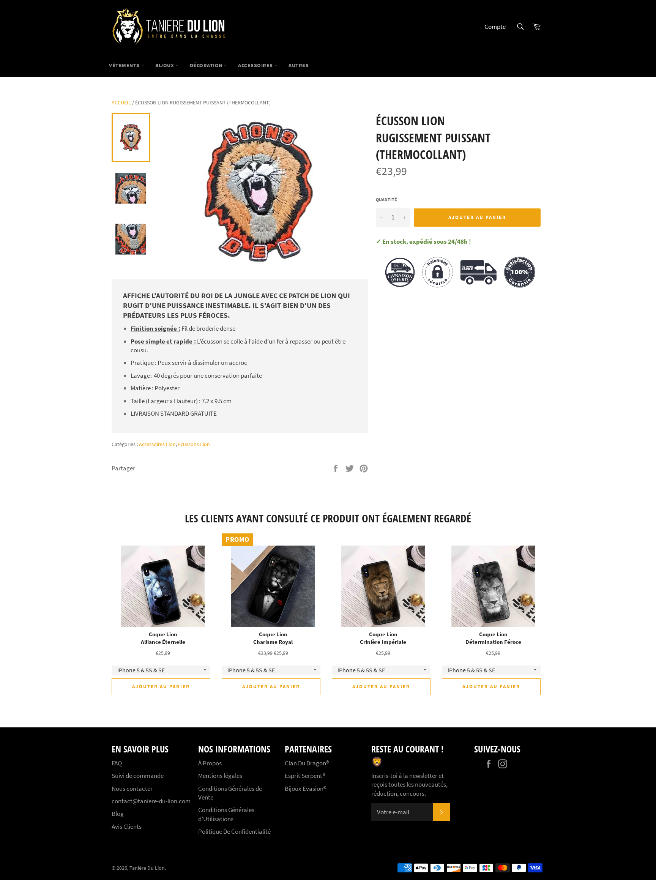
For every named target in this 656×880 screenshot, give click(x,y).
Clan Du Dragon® (307, 763)
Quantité (386, 199)
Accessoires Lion (157, 444)
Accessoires (256, 65)
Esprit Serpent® (305, 775)
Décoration (207, 65)
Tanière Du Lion (147, 868)
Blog (118, 813)
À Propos (210, 763)
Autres (299, 65)
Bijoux (165, 65)
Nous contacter (132, 788)
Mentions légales (220, 775)
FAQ (117, 763)
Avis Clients (127, 826)
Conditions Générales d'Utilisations (226, 814)
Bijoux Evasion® (305, 788)
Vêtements (125, 65)
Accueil (121, 102)
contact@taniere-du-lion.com (151, 801)
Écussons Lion (194, 444)
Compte (495, 26)
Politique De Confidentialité (234, 831)
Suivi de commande (138, 775)
